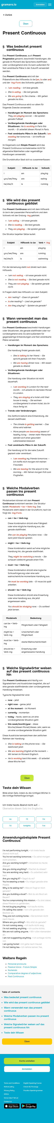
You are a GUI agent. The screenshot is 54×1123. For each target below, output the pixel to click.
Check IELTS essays (30, 1087)
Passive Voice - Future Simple (22, 967)
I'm (43, 819)
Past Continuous (16, 976)
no (10, 819)
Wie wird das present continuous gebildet (27, 1002)
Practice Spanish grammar (33, 1090)
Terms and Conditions (12, 1083)
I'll (27, 819)
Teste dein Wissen (14, 1032)
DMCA (6, 1094)
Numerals (12, 970)
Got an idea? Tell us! (11, 1098)
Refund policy (9, 1087)
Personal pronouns (17, 964)
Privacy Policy (9, 1090)
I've (43, 825)
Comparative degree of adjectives (24, 973)
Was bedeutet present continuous (22, 997)
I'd (10, 825)
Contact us (8, 1102)
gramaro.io (8, 4)
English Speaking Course (32, 1083)
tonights (27, 825)
